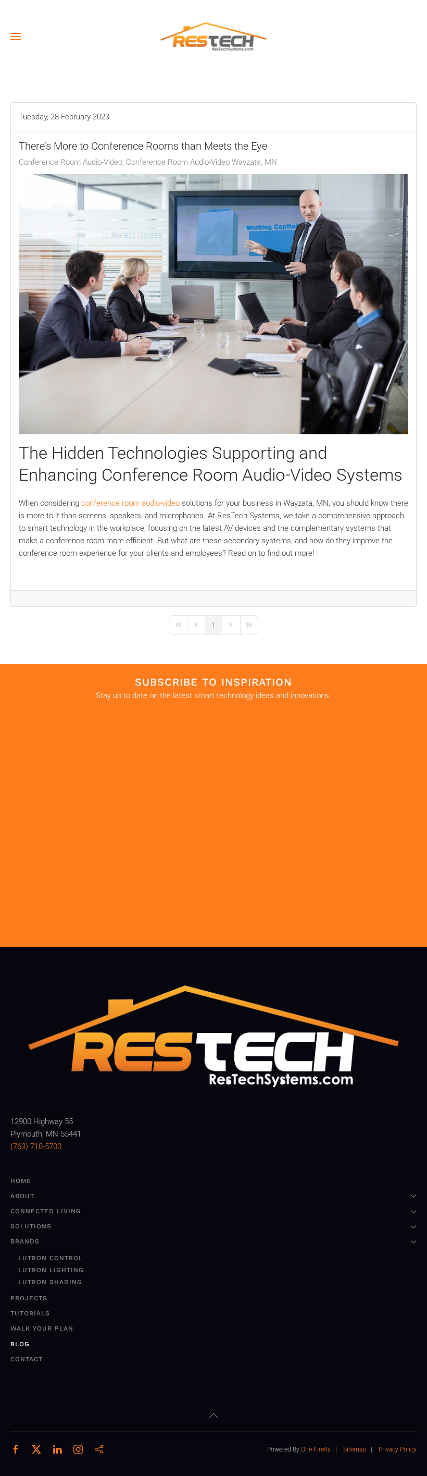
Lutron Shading (50, 1282)
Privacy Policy (398, 1449)
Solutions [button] (31, 1226)
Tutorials (30, 1313)
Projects (28, 1298)
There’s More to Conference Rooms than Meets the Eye (143, 146)
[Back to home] (214, 36)
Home (20, 1181)
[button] (15, 36)
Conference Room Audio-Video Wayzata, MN (201, 162)
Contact (26, 1359)
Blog (20, 1344)
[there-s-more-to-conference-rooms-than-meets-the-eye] (213, 304)
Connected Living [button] (45, 1211)
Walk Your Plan (41, 1328)
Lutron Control (50, 1258)
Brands (25, 1241)
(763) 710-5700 (35, 1146)
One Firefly (316, 1449)
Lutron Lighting (51, 1270)
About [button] (22, 1196)
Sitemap (354, 1449)
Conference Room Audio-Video (70, 162)
